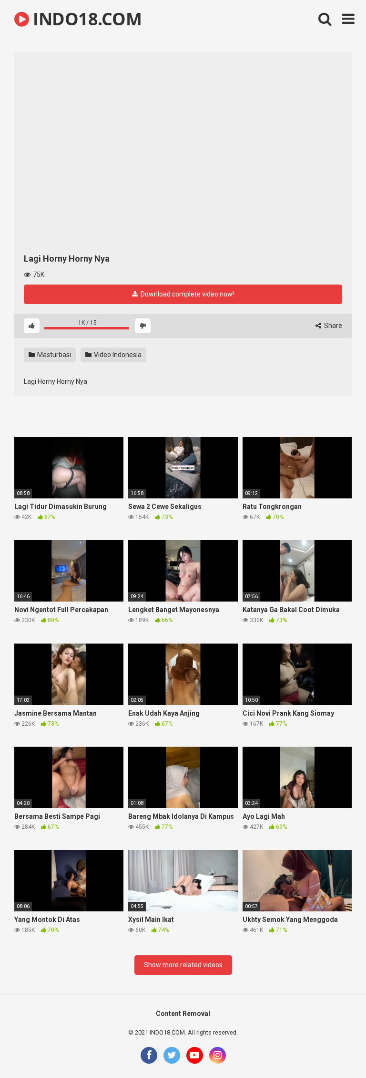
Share (332, 325)
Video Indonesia (117, 355)
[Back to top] (334, 1049)
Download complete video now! (186, 294)
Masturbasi (53, 355)
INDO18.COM (85, 19)
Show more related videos (183, 965)
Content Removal (183, 1013)
